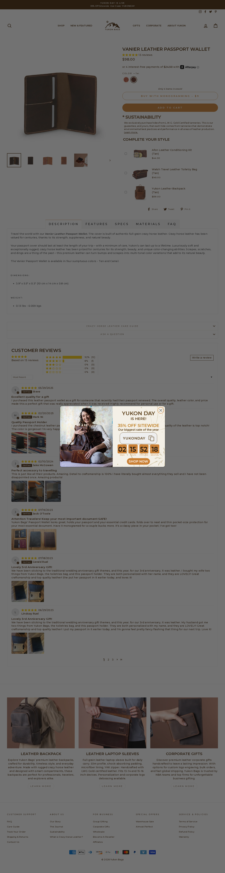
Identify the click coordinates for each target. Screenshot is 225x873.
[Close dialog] (161, 410)
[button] (138, 438)
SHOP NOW (138, 461)
